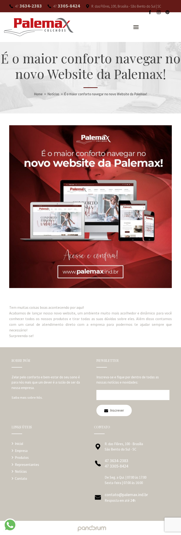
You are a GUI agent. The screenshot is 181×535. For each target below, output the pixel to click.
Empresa (21, 450)
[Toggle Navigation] (136, 27)
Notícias (53, 94)
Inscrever (117, 410)
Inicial (19, 443)
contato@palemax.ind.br (126, 494)
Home (38, 94)
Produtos (22, 457)
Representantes (27, 464)
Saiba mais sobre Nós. (27, 397)
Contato (21, 478)
